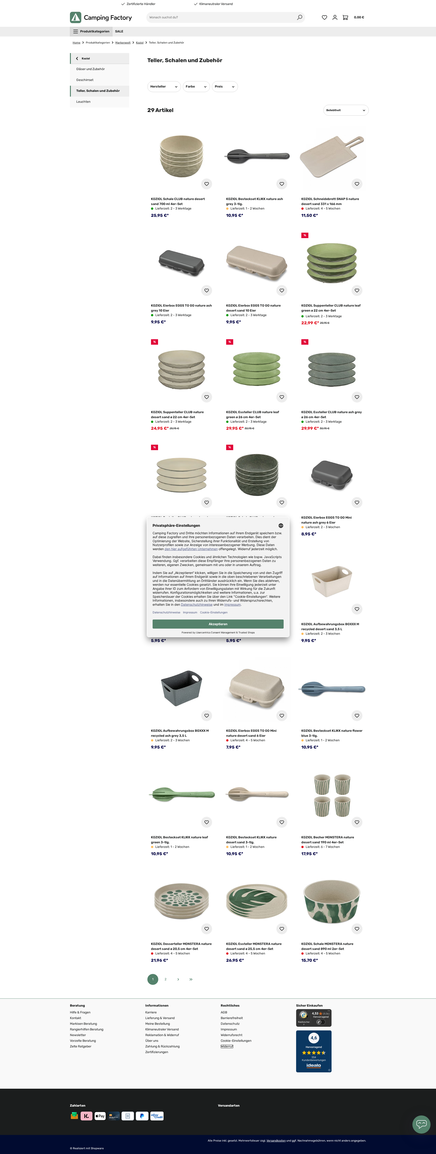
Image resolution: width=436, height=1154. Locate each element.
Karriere (151, 1012)
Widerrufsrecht (231, 1035)
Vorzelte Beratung (83, 1041)
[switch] (320, 1022)
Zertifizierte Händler (141, 4)
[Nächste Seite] (178, 979)
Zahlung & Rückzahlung (162, 1046)
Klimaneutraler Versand (216, 4)
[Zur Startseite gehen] (101, 17)
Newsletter (78, 1035)
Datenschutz (230, 1024)
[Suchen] (299, 17)
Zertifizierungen (156, 1052)
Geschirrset (84, 80)
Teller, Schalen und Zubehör (98, 91)
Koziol (86, 58)
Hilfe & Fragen (80, 1012)
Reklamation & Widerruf (162, 1035)
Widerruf (227, 1046)
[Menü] (329, 1012)
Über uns (151, 1041)
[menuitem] (91, 32)
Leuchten (83, 102)
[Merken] (206, 183)
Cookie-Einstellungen (236, 1041)
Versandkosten (276, 1140)
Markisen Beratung (83, 1024)
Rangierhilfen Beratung (86, 1029)
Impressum (229, 1029)
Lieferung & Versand (160, 1018)
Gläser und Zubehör (90, 69)
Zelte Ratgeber (80, 1046)
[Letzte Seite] (191, 979)
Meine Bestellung (157, 1024)
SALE (119, 31)
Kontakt (75, 1018)
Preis (219, 86)
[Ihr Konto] (335, 17)
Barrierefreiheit (232, 1018)
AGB (224, 1012)
